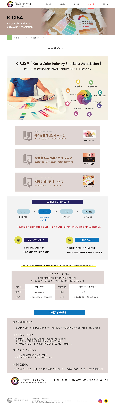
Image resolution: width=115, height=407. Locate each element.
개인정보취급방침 (36, 398)
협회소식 (105, 4)
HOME (9, 37)
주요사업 (76, 4)
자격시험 (91, 4)
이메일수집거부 (45, 398)
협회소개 (48, 4)
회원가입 (62, 4)
